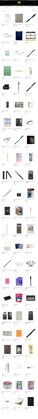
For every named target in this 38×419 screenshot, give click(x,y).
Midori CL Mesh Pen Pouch (5, 304)
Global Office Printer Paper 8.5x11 (17, 407)
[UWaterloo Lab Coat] (7, 18)
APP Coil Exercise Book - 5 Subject (18, 287)
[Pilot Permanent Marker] (30, 157)
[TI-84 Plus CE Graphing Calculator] (30, 193)
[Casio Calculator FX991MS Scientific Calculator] (19, 228)
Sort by (3, 10)
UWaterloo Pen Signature (28, 77)
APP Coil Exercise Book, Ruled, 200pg (18, 217)
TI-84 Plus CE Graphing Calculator (29, 199)
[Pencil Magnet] (7, 157)
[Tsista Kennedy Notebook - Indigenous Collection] (30, 228)
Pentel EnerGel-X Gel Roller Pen (29, 93)
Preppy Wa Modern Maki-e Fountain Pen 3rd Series (19, 181)
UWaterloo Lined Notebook (28, 407)
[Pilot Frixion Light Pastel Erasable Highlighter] (30, 211)
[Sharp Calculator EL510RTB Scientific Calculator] (19, 349)
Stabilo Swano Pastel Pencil (5, 234)
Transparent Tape (16, 304)
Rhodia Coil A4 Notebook (16, 339)
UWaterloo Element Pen (28, 24)
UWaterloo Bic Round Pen (17, 93)
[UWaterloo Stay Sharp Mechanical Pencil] (30, 53)
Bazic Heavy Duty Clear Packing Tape (6, 391)
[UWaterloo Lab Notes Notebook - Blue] (7, 53)
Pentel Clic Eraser (4, 199)
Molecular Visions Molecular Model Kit (6, 339)
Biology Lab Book (4, 77)
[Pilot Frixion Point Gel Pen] (19, 157)
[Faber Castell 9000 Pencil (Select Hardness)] (7, 263)
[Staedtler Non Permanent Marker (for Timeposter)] (30, 281)
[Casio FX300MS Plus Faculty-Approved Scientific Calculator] (30, 315)
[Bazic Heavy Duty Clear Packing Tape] (7, 385)
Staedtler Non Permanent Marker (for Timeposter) (29, 288)
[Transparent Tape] (19, 298)
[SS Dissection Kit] (7, 87)
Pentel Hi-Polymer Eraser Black (5, 407)
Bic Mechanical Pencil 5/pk (28, 355)
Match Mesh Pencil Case (28, 304)
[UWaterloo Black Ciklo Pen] (30, 333)
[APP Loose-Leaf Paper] (19, 385)
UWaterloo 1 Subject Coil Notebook (18, 24)
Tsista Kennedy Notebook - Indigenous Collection (29, 235)
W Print (29, 0)
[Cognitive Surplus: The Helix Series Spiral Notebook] (7, 349)
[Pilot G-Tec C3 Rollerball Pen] (19, 367)
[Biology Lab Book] (7, 71)
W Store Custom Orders (33, 0)
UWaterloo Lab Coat (4, 24)
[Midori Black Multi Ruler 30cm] (7, 175)
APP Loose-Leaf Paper (16, 391)
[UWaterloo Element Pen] (30, 18)
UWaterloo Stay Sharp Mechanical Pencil (30, 59)
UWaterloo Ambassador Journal (5, 217)
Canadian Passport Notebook (28, 252)
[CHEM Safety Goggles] (30, 122)
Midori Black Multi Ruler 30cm (5, 181)
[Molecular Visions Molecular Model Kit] (7, 333)
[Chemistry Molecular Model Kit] (7, 140)
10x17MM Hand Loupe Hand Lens (17, 199)
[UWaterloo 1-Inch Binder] (30, 140)
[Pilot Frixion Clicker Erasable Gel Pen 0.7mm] (7, 122)
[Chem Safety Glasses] (19, 53)
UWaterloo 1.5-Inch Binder (17, 252)
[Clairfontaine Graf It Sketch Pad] (7, 281)
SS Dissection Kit (4, 93)
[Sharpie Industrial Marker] (30, 367)
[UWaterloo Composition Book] (19, 122)
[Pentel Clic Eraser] (7, 193)
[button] (35, 2)
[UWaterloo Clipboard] (19, 35)
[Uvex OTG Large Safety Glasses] (7, 35)
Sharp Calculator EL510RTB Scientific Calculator (18, 356)
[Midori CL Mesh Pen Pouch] (7, 298)
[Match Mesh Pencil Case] (30, 298)
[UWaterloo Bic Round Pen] (19, 87)
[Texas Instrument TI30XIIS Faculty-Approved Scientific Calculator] (30, 175)
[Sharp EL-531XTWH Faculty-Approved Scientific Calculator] (7, 315)
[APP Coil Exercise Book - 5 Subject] (19, 281)
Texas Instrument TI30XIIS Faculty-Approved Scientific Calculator (30, 181)
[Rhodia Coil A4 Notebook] (19, 333)
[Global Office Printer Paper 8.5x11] (19, 401)
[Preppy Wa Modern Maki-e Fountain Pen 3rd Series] (19, 175)
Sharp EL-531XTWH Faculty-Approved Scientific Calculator (6, 322)
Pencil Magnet (3, 163)
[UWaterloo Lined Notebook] (30, 401)
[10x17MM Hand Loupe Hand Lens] (19, 193)
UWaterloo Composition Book (17, 128)
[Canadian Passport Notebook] (30, 246)
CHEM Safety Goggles (27, 128)
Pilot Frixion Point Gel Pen (17, 163)
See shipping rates (10, 0)
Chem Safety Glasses (16, 59)
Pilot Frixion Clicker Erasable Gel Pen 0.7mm (7, 128)
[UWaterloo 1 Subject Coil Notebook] (19, 18)
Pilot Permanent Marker (28, 163)
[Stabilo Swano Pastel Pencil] (7, 228)
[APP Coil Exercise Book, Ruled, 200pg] (19, 211)
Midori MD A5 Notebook (4, 252)
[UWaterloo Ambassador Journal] (7, 211)
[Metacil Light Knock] (7, 367)
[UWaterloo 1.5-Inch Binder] (19, 246)
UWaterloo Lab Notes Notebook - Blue (6, 59)
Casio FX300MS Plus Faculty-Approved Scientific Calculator (29, 322)
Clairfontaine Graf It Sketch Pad (5, 287)
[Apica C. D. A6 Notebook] (30, 104)
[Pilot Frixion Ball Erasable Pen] (30, 263)
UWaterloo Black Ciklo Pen (28, 339)
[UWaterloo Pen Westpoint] (7, 104)
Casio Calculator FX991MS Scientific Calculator (18, 235)
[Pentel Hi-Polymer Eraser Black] (7, 401)
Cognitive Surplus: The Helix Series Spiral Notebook (6, 356)
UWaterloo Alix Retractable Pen (17, 77)
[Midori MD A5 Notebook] (7, 246)
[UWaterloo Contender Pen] (19, 140)
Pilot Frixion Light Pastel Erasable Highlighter (30, 217)
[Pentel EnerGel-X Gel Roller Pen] (30, 87)
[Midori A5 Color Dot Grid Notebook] (19, 315)
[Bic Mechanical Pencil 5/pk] (30, 349)
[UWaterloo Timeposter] (30, 35)
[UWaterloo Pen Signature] (30, 71)
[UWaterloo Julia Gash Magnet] (19, 104)
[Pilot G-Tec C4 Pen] (19, 263)
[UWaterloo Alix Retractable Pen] (19, 71)
